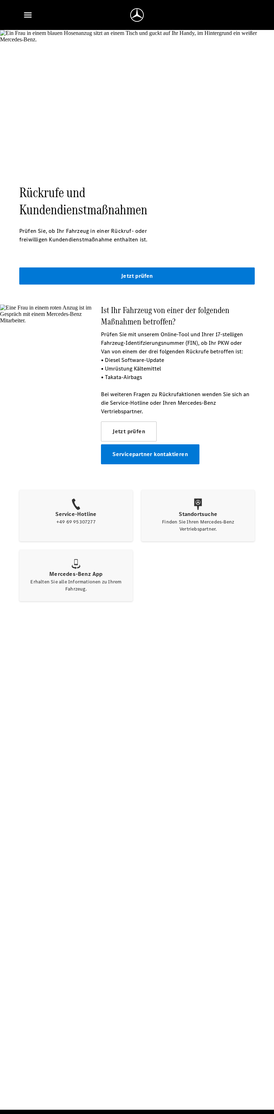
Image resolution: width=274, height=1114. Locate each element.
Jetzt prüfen (137, 276)
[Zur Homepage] (137, 15)
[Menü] (27, 15)
